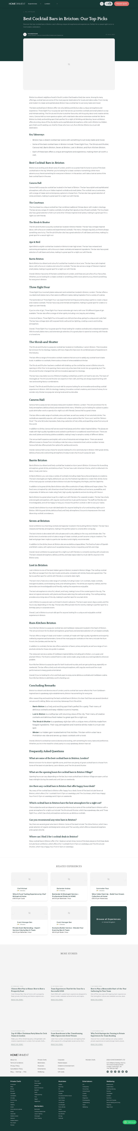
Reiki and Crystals (111, 1100)
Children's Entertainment (66, 1066)
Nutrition (109, 1098)
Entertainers (42, 1069)
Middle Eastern (14, 1120)
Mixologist (37, 1116)
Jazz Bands (61, 1098)
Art (83, 1084)
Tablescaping (86, 1102)
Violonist (60, 1118)
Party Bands (61, 1107)
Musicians (41, 1066)
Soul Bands (61, 1113)
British (12, 1089)
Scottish (36, 1085)
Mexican (12, 1118)
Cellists (60, 1084)
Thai (35, 1096)
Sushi (35, 1092)
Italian (12, 1111)
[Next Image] (46, 879)
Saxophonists (62, 1111)
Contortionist (86, 1091)
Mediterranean (14, 1116)
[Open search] (102, 4)
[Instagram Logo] (119, 1072)
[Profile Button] (108, 4)
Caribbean (13, 1095)
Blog (12, 1072)
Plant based (37, 1083)
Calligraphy (86, 1086)
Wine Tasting (38, 1118)
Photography (86, 1100)
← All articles (29, 11)
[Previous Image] (13, 879)
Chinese (12, 1098)
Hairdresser (109, 1093)
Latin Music (61, 1100)
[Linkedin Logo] (123, 1072)
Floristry (85, 1095)
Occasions (61, 1069)
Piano (60, 1109)
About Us (13, 1060)
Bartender (37, 1109)
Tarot (84, 1104)
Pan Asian (13, 1122)
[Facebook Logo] (115, 1072)
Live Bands (61, 1102)
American (13, 1084)
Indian (12, 1107)
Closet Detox (110, 1086)
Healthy (12, 1104)
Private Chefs (42, 1060)
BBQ (11, 1086)
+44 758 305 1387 (112, 1068)
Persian (12, 1125)
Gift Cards (61, 1072)
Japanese (12, 1113)
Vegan (36, 1099)
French (12, 1102)
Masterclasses (62, 1063)
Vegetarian (37, 1101)
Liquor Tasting (38, 1113)
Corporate (61, 1060)
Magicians (85, 1098)
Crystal (84, 1093)
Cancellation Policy (16, 1069)
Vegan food (110, 1107)
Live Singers (61, 1104)
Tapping (109, 1104)
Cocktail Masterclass (39, 1111)
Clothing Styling (111, 1089)
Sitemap (18, 1072)
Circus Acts (86, 1089)
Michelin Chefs (90, 1060)
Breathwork (110, 1084)
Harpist (60, 1093)
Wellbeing (41, 1072)
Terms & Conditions (16, 1063)
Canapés (12, 1093)
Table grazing (38, 1094)
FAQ (24, 1072)
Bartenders (41, 1063)
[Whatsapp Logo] (111, 1072)
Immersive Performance (65, 1095)
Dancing (60, 1086)
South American (38, 1087)
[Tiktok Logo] (126, 1072)
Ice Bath (109, 1095)
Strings (60, 1116)
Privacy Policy (15, 1066)
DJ (59, 1089)
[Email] (108, 1072)
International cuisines (16, 1109)
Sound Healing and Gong (113, 1102)
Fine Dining (13, 1100)
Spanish (36, 1090)
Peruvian (36, 1081)
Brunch (12, 1091)
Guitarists (61, 1091)
